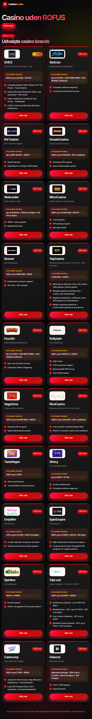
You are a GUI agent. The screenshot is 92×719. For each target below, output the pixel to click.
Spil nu (23, 115)
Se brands (8, 26)
